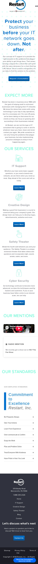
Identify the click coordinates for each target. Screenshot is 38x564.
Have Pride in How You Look (14, 458)
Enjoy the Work (9, 441)
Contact (19, 518)
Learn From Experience (12, 429)
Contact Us (19, 538)
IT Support (19, 503)
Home (19, 499)
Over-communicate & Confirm (14, 435)
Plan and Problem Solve (13, 446)
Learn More (19, 188)
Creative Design (19, 507)
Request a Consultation (19, 79)
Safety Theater (19, 511)
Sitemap (7, 551)
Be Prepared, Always (11, 417)
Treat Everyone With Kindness (15, 452)
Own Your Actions (10, 423)
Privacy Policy (20, 551)
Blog (19, 515)
